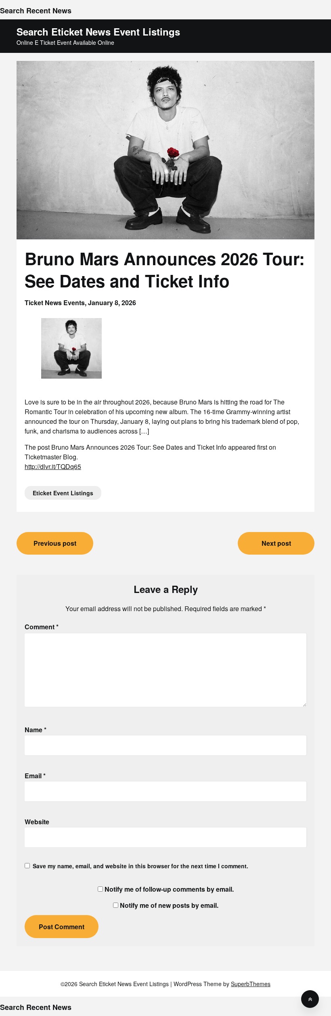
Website (37, 821)
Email (35, 775)
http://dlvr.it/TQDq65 (53, 466)
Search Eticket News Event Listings (98, 31)
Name (35, 729)
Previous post (55, 543)
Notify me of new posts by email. (169, 905)
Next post (276, 543)
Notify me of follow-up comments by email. (169, 889)
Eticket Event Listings (63, 493)
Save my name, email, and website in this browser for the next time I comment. (140, 866)
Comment (42, 626)
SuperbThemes (250, 984)
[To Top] (310, 999)
